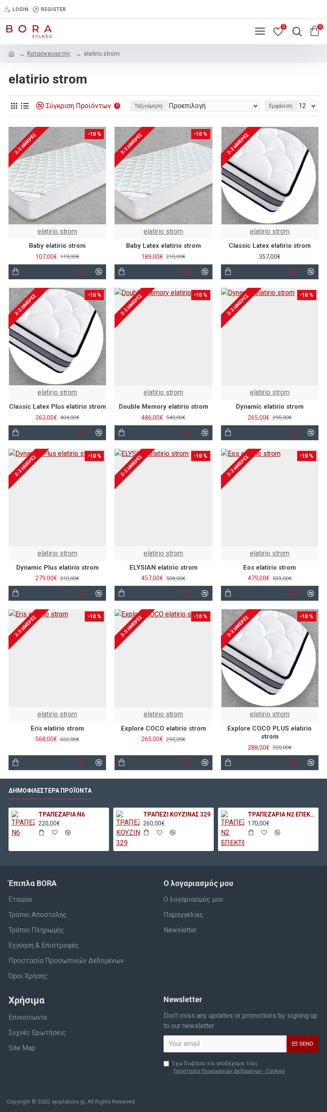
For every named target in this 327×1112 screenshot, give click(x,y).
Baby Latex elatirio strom (163, 245)
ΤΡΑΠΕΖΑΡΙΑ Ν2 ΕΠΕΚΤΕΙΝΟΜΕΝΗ (281, 814)
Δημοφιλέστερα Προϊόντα (50, 790)
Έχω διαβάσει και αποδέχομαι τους (228, 1067)
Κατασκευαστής (49, 53)
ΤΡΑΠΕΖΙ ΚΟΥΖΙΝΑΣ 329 (176, 814)
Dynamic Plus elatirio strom (57, 567)
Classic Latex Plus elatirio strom (57, 406)
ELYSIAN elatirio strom (163, 567)
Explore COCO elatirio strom (163, 728)
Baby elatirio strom (57, 245)
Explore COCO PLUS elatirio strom (269, 733)
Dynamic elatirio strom (270, 406)
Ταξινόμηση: (149, 106)
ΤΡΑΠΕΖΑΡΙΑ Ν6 (61, 814)
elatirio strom (57, 231)
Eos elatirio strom (269, 567)
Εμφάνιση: (281, 106)
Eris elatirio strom (57, 728)
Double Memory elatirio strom (163, 406)
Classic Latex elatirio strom (270, 245)
